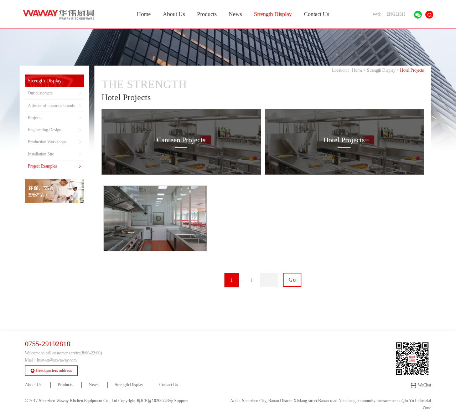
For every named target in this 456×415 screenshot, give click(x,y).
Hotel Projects (412, 70)
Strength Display (273, 14)
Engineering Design (44, 129)
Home (144, 14)
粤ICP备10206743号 (154, 400)
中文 (377, 14)
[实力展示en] (54, 191)
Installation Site (41, 154)
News (235, 14)
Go (292, 280)
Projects (34, 117)
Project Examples (42, 166)
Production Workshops (47, 141)
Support (181, 400)
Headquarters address (54, 370)
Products (207, 14)
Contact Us (316, 14)
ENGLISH (396, 14)
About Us (174, 14)
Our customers (40, 93)
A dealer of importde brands (51, 105)
